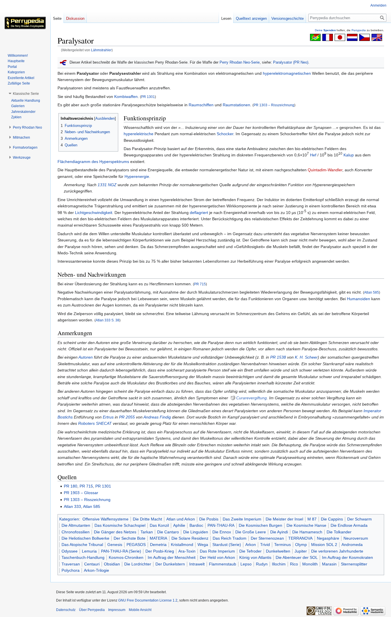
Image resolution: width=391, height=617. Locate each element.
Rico (294, 564)
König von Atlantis (255, 557)
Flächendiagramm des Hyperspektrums (93, 161)
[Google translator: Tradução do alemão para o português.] (315, 37)
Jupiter (301, 551)
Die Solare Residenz (189, 538)
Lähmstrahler (101, 50)
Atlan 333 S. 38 (107, 320)
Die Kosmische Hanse (306, 525)
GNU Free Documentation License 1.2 (147, 600)
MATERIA (158, 538)
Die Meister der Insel (284, 519)
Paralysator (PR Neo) (290, 62)
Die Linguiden (195, 532)
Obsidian (112, 564)
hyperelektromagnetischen (287, 73)
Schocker (225, 133)
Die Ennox (221, 532)
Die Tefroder (250, 551)
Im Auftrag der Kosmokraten (347, 557)
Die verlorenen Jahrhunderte (337, 551)
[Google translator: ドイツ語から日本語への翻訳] (340, 37)
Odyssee (70, 551)
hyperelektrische (138, 133)
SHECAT (104, 423)
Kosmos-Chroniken (126, 557)
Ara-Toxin (187, 551)
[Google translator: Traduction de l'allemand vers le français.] (327, 37)
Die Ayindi (279, 532)
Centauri (92, 564)
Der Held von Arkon (217, 557)
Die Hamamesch (307, 532)
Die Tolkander (339, 532)
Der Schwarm (359, 519)
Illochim (279, 564)
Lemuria (89, 551)
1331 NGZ (107, 184)
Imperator (372, 410)
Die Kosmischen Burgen (260, 525)
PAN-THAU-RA (221, 525)
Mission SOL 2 (324, 544)
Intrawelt (197, 564)
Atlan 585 (371, 292)
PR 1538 (278, 357)
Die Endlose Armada (349, 525)
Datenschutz (66, 610)
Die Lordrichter (137, 564)
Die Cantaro (168, 532)
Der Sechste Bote (129, 538)
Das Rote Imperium (217, 551)
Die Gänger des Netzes (115, 532)
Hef (313, 155)
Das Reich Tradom (229, 538)
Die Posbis (208, 519)
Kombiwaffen (126, 96)
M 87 (312, 519)
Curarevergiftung (251, 398)
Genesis (114, 544)
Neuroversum (355, 538)
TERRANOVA (300, 538)
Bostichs (65, 417)
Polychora (71, 570)
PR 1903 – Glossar (81, 492)
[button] (26, 94)
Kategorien (69, 519)
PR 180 (70, 486)
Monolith (310, 564)
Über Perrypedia (92, 610)
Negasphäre (328, 538)
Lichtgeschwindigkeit (93, 212)
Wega (203, 544)
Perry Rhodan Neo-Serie (240, 62)
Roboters (86, 423)
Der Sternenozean (267, 538)
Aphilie (179, 525)
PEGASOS (136, 544)
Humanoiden (358, 298)
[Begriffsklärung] (63, 62)
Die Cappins (332, 519)
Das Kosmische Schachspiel (119, 525)
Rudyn (262, 564)
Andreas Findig (157, 417)
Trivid (265, 544)
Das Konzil (159, 525)
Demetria (158, 544)
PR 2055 (127, 417)
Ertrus (108, 417)
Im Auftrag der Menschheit (172, 557)
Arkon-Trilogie (96, 570)
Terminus (282, 544)
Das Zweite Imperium (242, 519)
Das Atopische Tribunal (82, 544)
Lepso (246, 564)
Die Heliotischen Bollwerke (85, 538)
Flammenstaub (222, 564)
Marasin (329, 564)
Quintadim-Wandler (325, 170)
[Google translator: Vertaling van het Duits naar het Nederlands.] (352, 37)
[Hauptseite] (25, 23)
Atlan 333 (72, 506)
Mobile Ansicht (140, 610)
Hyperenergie (137, 176)
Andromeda (352, 544)
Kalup (348, 155)
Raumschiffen (201, 105)
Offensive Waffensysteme (105, 519)
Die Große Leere (250, 532)
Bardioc (196, 525)
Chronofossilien (76, 532)
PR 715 (200, 284)
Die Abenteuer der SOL (297, 557)
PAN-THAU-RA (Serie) (121, 551)
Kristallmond (182, 544)
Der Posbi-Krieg (159, 551)
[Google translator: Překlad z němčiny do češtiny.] (364, 37)
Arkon (250, 544)
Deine (325, 30)
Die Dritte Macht (147, 519)
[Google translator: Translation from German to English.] (377, 37)
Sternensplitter (354, 564)
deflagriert (199, 212)
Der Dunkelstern (170, 564)
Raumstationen (236, 105)
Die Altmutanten (76, 525)
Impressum (116, 610)
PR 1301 (148, 97)
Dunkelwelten (278, 551)
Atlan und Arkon (180, 519)
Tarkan (147, 532)
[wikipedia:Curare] (232, 398)
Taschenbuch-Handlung (83, 557)
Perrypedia (358, 30)
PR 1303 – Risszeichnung (274, 105)
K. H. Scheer (306, 357)
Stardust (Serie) (226, 544)
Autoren (85, 357)
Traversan (71, 564)
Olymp (301, 544)
